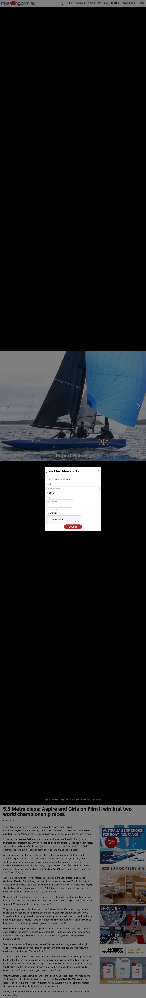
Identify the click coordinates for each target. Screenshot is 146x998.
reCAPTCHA (51, 513)
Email (49, 484)
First (48, 497)
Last (48, 505)
